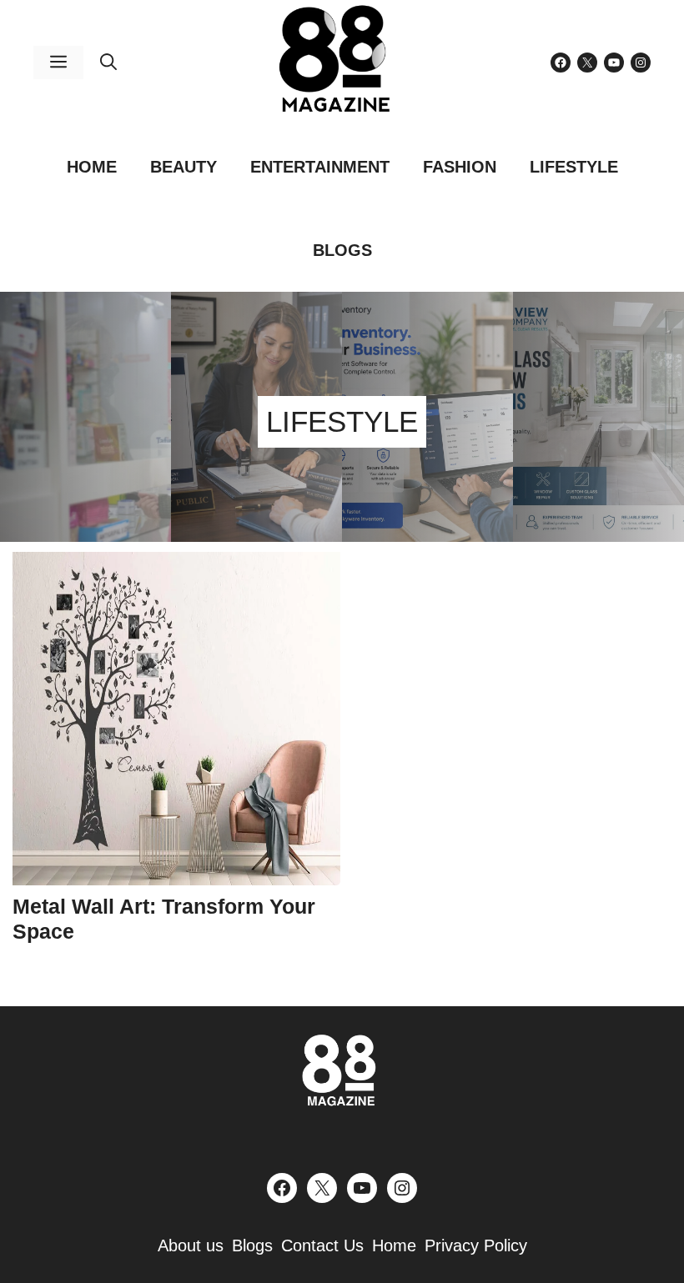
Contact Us (322, 1245)
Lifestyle (574, 167)
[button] (108, 62)
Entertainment (320, 167)
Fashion (459, 167)
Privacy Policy (476, 1245)
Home (92, 167)
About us (191, 1245)
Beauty (183, 167)
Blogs (342, 250)
